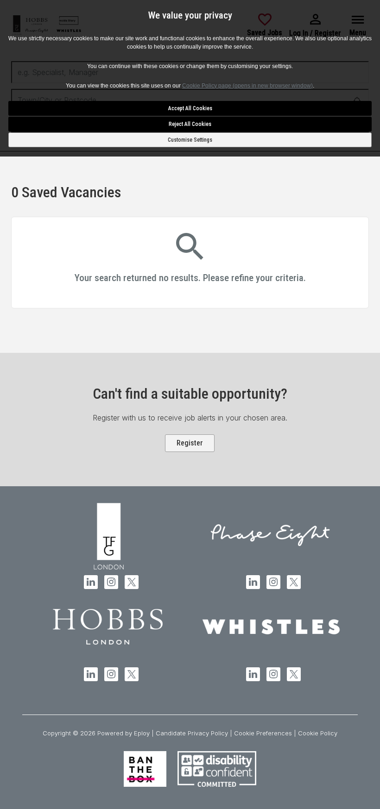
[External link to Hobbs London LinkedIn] (91, 674)
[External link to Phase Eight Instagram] (273, 582)
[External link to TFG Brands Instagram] (111, 582)
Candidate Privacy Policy (192, 733)
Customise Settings (190, 140)
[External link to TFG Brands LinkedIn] (91, 582)
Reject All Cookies (190, 124)
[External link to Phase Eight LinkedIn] (253, 582)
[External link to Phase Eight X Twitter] (294, 582)
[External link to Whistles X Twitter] (294, 674)
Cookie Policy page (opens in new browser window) (247, 85)
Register (190, 443)
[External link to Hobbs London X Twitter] (132, 674)
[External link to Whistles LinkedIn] (253, 674)
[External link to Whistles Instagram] (273, 674)
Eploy (142, 733)
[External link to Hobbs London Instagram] (111, 674)
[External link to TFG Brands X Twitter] (132, 582)
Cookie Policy (317, 733)
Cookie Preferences (263, 733)
